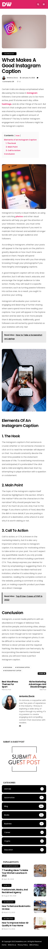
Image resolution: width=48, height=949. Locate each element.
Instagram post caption (13, 671)
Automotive (8, 919)
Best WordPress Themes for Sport (10, 685)
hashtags (6, 104)
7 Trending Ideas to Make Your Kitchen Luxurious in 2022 (15, 873)
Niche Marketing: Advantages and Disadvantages (37, 685)
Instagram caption (23, 667)
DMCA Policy (34, 945)
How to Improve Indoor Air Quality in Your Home (15, 924)
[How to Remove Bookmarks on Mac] (40, 906)
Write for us (12, 945)
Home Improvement (11, 866)
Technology (9, 54)
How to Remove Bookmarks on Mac (16, 907)
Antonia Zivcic (12, 78)
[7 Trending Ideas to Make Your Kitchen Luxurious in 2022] (40, 871)
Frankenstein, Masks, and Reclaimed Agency (15, 891)
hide (17, 136)
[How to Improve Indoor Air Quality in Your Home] (40, 923)
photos (19, 216)
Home (4, 945)
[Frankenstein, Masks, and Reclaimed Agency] (40, 890)
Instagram (32, 93)
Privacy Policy (23, 945)
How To (7, 885)
